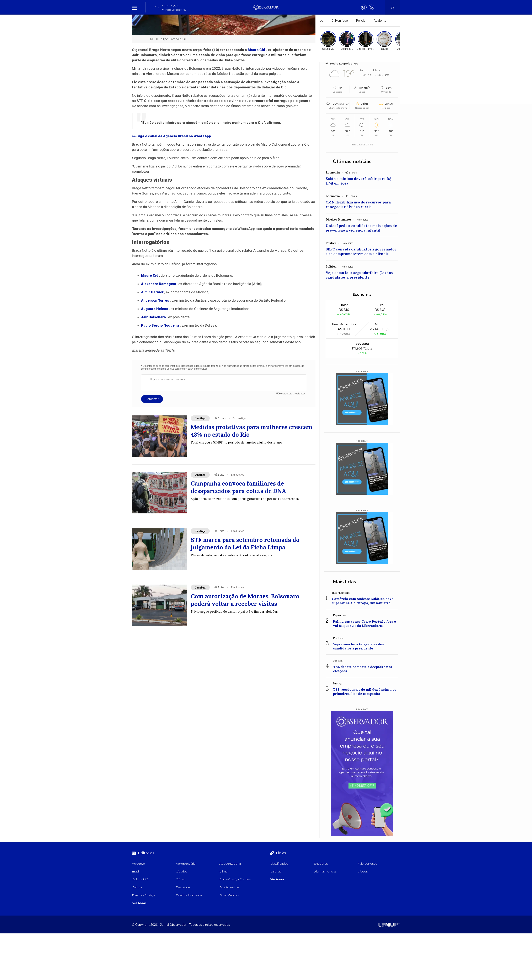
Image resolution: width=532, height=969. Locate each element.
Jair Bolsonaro (153, 317)
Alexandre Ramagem (158, 284)
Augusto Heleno (154, 309)
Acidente (380, 20)
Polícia (360, 20)
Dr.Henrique (339, 20)
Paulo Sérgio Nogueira (160, 325)
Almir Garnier (152, 292)
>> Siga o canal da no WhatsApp (171, 136)
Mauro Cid (256, 50)
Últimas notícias (352, 161)
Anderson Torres (155, 300)
